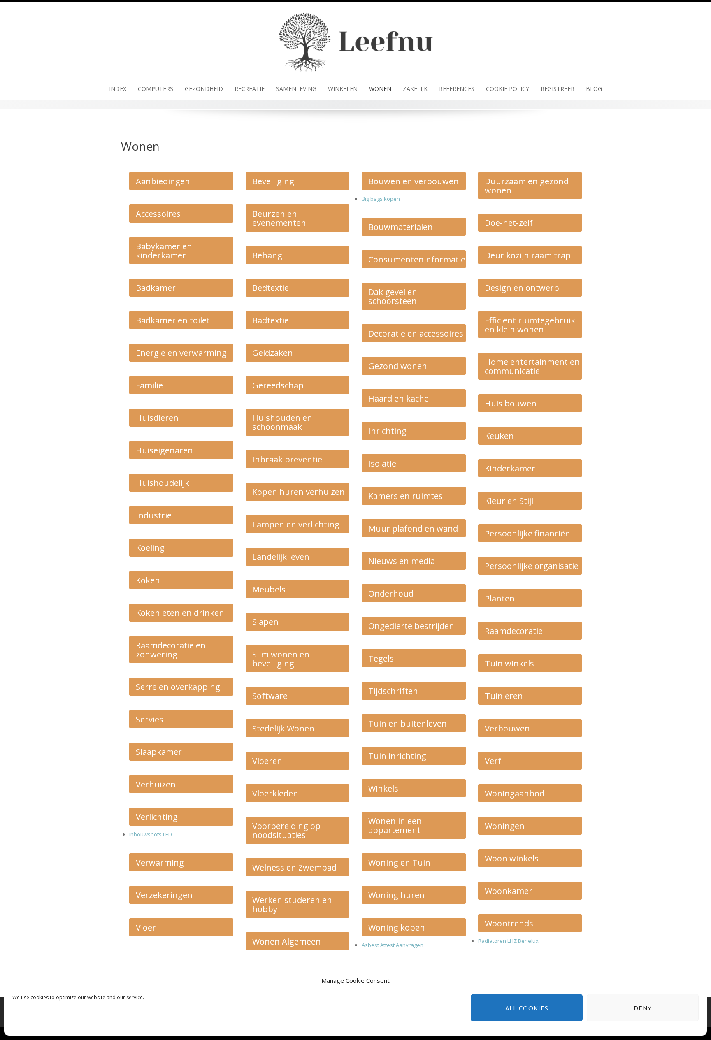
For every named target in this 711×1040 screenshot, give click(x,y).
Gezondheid (204, 89)
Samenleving (296, 89)
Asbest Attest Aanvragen (392, 945)
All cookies (526, 1008)
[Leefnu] (355, 39)
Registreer (557, 89)
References (456, 89)
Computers (155, 89)
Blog (594, 89)
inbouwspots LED (150, 834)
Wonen (380, 89)
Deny (643, 1008)
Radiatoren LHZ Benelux (508, 941)
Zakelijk (415, 89)
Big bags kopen (381, 198)
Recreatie (250, 89)
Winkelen (343, 89)
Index (117, 89)
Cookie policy (507, 89)
